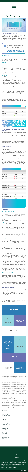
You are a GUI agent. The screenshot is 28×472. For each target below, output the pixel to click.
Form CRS (4, 465)
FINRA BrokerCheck (21, 464)
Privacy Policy (7, 465)
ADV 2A (1, 465)
